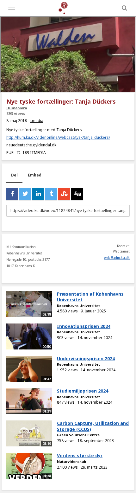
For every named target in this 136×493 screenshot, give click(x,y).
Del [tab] (14, 175)
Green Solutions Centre (78, 434)
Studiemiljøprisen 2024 (82, 391)
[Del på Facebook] (12, 194)
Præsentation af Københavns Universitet (90, 297)
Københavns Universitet (78, 305)
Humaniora (16, 108)
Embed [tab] (34, 175)
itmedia (36, 120)
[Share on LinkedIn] (38, 194)
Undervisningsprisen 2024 (86, 358)
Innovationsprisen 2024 (83, 326)
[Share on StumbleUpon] (64, 194)
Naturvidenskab (71, 461)
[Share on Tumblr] (51, 194)
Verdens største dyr (79, 455)
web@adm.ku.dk (117, 257)
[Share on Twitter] (25, 194)
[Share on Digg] (77, 194)
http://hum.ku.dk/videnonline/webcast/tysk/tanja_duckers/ (58, 137)
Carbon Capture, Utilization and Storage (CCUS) (93, 426)
